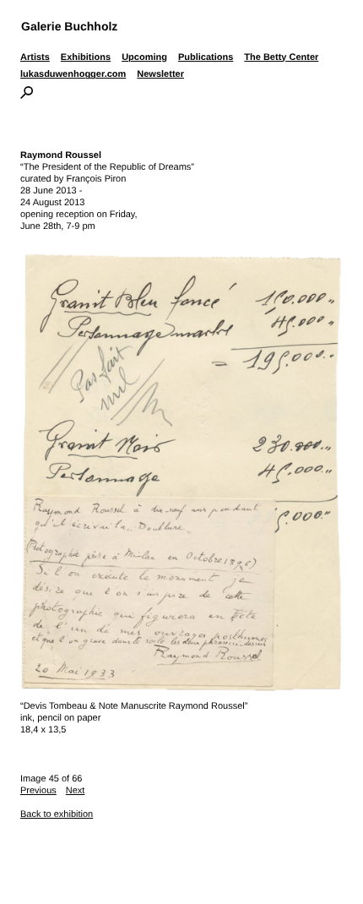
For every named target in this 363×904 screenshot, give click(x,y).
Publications (205, 57)
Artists (35, 57)
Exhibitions (86, 57)
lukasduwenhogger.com (73, 74)
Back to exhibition (56, 814)
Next (75, 791)
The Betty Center (281, 57)
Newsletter (160, 74)
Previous (38, 791)
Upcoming (144, 57)
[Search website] (26, 95)
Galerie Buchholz (69, 26)
